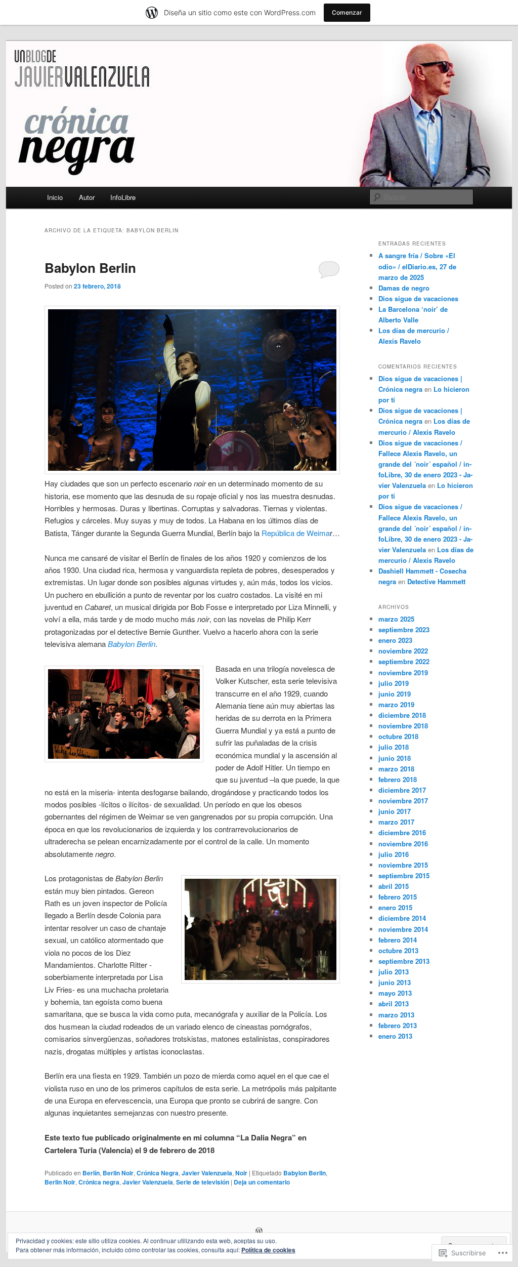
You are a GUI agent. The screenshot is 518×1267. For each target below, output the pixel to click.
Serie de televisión (202, 1182)
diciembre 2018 (402, 715)
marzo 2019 (396, 704)
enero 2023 (395, 640)
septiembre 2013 (403, 961)
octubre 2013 (398, 950)
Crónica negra (98, 1182)
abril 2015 (393, 886)
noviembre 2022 (403, 651)
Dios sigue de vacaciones (418, 298)
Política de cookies (268, 1249)
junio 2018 (394, 758)
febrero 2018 (397, 779)
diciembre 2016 (402, 832)
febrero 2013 (397, 1025)
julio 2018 (393, 747)
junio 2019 (394, 694)
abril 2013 (393, 1003)
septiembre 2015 (403, 875)
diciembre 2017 (402, 790)
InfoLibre (123, 197)
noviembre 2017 (403, 800)
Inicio (55, 197)
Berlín (91, 1172)
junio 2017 (394, 811)
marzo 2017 (396, 822)
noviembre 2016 (403, 843)
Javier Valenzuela (207, 1172)
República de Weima (296, 532)
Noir (241, 1172)
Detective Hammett (436, 581)
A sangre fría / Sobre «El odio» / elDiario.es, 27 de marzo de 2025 (417, 266)
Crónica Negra (158, 1172)
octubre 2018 (398, 736)
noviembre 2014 (403, 929)
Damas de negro (403, 288)
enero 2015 (395, 907)
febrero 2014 (397, 940)
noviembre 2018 (403, 725)
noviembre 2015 (403, 865)
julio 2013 (393, 971)
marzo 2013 (396, 1014)
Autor (87, 197)
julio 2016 (393, 854)
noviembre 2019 (403, 672)
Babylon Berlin (90, 267)
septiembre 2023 (403, 629)
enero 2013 (395, 1036)
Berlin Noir (118, 1172)
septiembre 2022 (403, 661)
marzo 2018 (396, 768)
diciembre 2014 (402, 918)
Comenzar (347, 12)
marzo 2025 (396, 619)
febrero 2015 (397, 897)
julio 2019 (393, 683)
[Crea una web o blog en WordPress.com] (259, 1231)
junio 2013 (394, 982)
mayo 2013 (395, 993)
